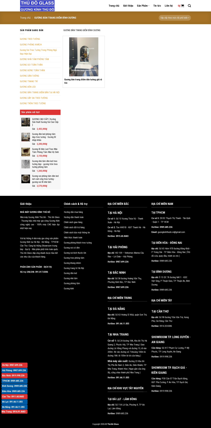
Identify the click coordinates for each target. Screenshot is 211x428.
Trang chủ (114, 5)
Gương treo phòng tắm (74, 258)
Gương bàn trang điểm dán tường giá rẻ (83, 79)
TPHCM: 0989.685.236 (12, 380)
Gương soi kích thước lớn (75, 253)
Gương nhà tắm (71, 278)
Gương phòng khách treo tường (78, 242)
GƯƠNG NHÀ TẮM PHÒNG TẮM (34, 59)
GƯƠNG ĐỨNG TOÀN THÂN (32, 70)
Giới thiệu (128, 5)
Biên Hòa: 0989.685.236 (13, 391)
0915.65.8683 (122, 236)
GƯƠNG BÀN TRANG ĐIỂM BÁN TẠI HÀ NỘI (40, 92)
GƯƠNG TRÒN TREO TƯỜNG (33, 103)
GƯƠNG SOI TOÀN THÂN (31, 64)
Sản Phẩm (142, 5)
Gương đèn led (70, 273)
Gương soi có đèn (72, 247)
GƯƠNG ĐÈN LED (28, 86)
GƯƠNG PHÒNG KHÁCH (31, 44)
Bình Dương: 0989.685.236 (14, 386)
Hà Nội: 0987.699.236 (12, 365)
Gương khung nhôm (72, 263)
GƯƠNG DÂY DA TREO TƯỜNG (34, 98)
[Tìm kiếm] (189, 5)
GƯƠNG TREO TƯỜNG (30, 39)
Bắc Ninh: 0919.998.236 (13, 375)
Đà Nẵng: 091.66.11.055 (13, 407)
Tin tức (157, 5)
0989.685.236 (122, 413)
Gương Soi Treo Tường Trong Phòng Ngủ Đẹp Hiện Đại (38, 52)
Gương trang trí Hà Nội (74, 268)
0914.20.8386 (166, 326)
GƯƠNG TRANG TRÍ (29, 81)
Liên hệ (169, 5)
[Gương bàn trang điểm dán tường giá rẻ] (83, 56)
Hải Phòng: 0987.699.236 (14, 370)
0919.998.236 (166, 356)
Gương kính (69, 288)
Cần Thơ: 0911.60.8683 (13, 396)
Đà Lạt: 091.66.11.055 (12, 401)
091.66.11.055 (122, 323)
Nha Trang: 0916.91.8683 (13, 411)
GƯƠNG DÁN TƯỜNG (29, 75)
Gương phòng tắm (72, 283)
